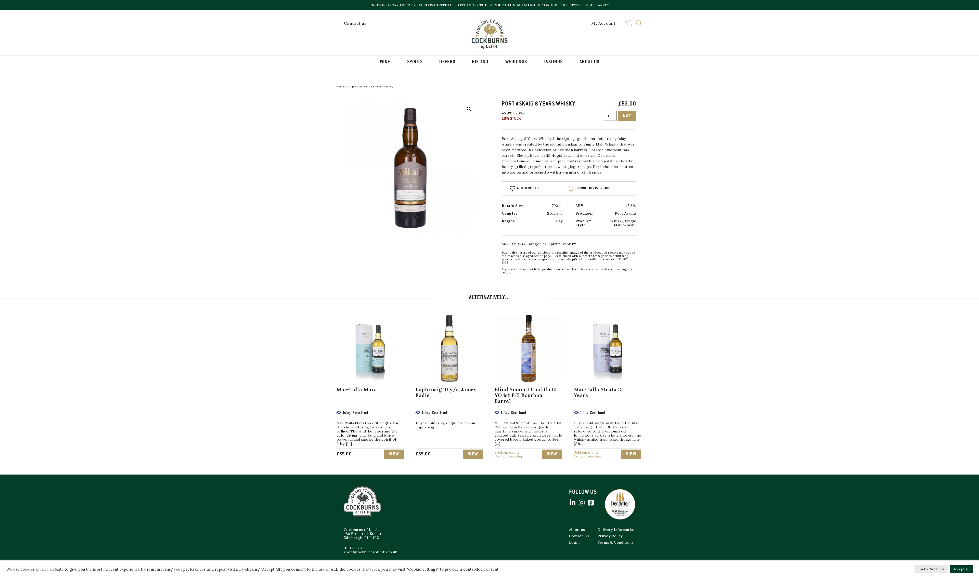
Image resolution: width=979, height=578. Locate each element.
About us (577, 529)
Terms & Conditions (616, 542)
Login (574, 542)
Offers (447, 62)
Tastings (553, 62)
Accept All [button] (961, 569)
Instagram (581, 502)
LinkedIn (572, 502)
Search (639, 23)
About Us (589, 62)
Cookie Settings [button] (931, 569)
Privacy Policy (610, 536)
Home (340, 86)
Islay (559, 221)
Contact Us (579, 536)
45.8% (630, 205)
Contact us (355, 23)
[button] (469, 109)
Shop (350, 86)
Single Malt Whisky (625, 223)
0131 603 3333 (355, 548)
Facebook (590, 502)
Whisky (611, 144)
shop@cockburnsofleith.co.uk (370, 552)
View (394, 454)
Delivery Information (616, 529)
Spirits (415, 62)
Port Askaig (512, 138)
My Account (603, 23)
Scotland (554, 213)
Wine (385, 62)
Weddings (516, 62)
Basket (629, 23)
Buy (627, 116)
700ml (557, 205)
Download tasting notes (596, 188)
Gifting (480, 62)
